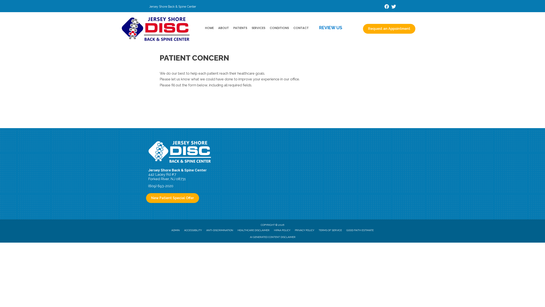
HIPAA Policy (282, 230)
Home (209, 28)
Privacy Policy (304, 230)
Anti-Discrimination (219, 230)
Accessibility (193, 230)
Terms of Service (330, 230)
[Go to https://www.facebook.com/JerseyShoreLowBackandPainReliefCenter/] (386, 7)
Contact (301, 28)
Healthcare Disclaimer (254, 230)
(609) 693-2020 (160, 186)
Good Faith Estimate (360, 230)
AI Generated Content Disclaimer (272, 237)
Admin (175, 230)
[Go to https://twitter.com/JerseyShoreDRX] (393, 7)
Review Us (330, 27)
